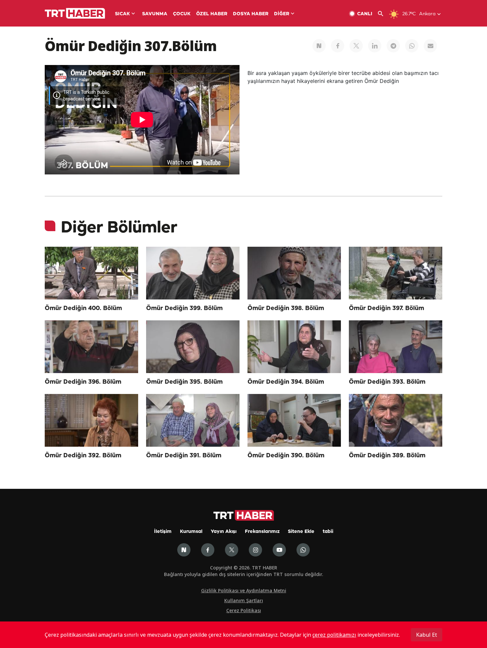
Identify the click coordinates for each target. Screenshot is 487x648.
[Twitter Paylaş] (356, 45)
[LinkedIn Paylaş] (374, 45)
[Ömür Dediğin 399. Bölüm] (193, 273)
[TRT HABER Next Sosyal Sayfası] (183, 549)
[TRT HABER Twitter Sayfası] (231, 549)
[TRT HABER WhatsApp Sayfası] (303, 549)
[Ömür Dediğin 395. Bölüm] (193, 346)
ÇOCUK (181, 14)
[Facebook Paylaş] (337, 45)
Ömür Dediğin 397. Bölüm (386, 308)
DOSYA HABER (250, 14)
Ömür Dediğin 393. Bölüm (387, 382)
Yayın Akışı (224, 531)
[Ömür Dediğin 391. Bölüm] (193, 420)
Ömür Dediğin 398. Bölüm (285, 308)
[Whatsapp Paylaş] (411, 45)
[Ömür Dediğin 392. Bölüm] (91, 420)
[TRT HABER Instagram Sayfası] (255, 549)
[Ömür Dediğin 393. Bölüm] (395, 346)
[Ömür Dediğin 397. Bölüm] (395, 273)
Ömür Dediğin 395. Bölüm (184, 382)
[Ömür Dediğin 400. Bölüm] (91, 273)
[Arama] (383, 13)
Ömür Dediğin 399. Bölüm (184, 308)
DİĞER (281, 14)
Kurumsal (191, 531)
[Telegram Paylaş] (393, 45)
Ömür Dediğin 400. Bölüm (83, 308)
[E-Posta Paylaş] (430, 45)
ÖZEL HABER (211, 14)
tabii (328, 531)
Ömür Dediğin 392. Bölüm (83, 455)
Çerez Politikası (243, 610)
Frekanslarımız (262, 531)
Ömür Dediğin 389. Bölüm (387, 455)
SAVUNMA (154, 14)
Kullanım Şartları (243, 600)
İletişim (163, 531)
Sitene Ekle (301, 531)
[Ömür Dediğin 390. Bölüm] (294, 420)
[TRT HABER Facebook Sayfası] (207, 549)
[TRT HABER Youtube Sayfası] (279, 549)
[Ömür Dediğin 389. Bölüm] (395, 420)
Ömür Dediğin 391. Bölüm (183, 455)
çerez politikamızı (334, 634)
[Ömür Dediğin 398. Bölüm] (294, 273)
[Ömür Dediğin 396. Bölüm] (91, 346)
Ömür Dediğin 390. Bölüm (285, 455)
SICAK (122, 14)
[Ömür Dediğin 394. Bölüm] (294, 346)
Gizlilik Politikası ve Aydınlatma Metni (243, 590)
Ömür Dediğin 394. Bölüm (285, 382)
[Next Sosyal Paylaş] (319, 45)
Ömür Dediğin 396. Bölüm (83, 382)
